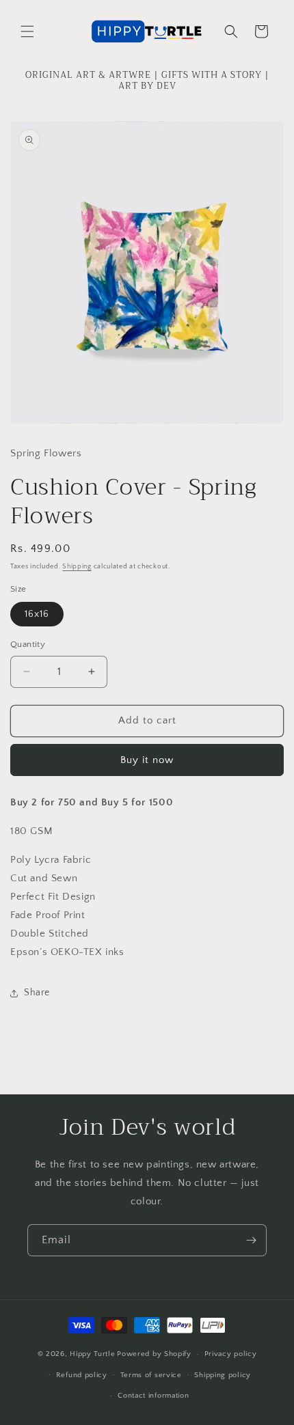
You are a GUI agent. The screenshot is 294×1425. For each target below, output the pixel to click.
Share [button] (37, 992)
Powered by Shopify (154, 1354)
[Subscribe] (251, 1240)
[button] (27, 31)
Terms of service (151, 1375)
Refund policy (81, 1375)
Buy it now (147, 760)
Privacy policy (230, 1354)
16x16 (37, 614)
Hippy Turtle (92, 1354)
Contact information (153, 1396)
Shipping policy (222, 1375)
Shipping (77, 566)
